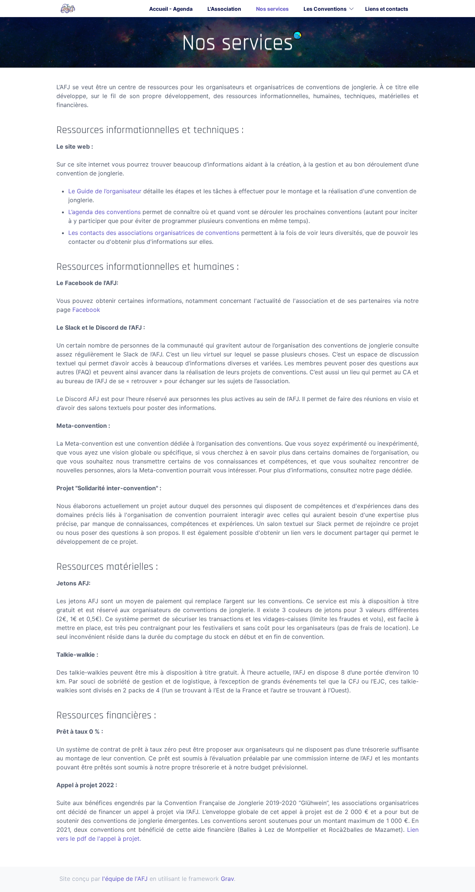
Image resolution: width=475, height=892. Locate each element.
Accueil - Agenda (171, 9)
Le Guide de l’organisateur (104, 191)
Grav (227, 878)
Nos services (272, 9)
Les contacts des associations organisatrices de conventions (153, 232)
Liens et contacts (386, 9)
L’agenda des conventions (104, 212)
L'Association (224, 9)
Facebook (86, 309)
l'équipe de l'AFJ (125, 878)
